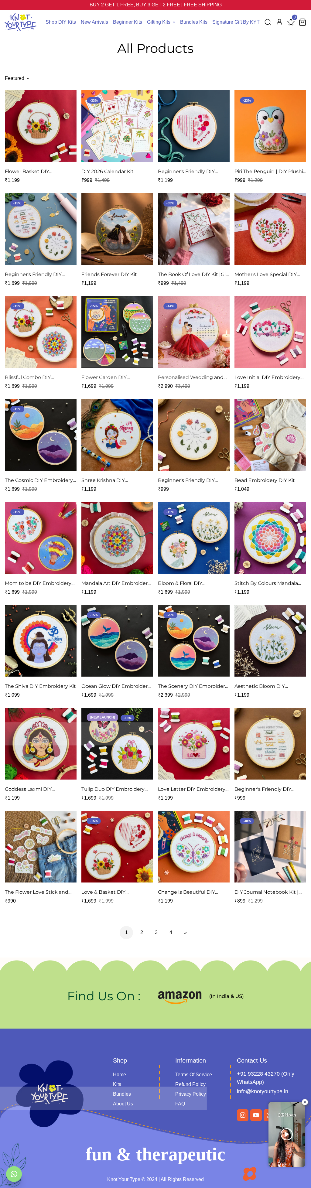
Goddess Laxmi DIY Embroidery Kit (28, 789)
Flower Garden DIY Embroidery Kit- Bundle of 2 (115, 377)
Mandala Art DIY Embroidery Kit (115, 583)
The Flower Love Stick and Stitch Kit (36, 892)
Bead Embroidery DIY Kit (264, 480)
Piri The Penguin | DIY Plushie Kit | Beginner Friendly (270, 172)
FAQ (180, 1103)
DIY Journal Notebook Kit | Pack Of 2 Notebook (266, 892)
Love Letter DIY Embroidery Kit (191, 789)
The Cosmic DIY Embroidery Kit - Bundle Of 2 (39, 480)
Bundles (122, 1094)
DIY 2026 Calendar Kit (107, 171)
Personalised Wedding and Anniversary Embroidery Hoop (191, 377)
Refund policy (190, 1084)
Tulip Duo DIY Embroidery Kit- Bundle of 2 (113, 789)
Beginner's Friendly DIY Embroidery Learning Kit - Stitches (265, 789)
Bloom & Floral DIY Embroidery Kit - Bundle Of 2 (192, 583)
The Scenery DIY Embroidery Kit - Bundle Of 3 (193, 686)
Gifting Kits (158, 22)
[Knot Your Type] (20, 22)
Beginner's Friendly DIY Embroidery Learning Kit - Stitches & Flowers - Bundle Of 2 (38, 274)
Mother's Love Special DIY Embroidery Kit (265, 274)
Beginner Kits (127, 22)
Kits (117, 1084)
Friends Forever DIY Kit (109, 274)
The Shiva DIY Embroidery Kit (40, 686)
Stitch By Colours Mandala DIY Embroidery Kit (266, 583)
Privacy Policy (190, 1094)
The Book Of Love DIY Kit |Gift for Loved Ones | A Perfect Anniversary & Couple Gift (193, 274)
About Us (123, 1103)
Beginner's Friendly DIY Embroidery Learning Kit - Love (189, 172)
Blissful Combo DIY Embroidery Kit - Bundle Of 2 (39, 377)
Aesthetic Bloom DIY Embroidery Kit (259, 686)
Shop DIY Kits (61, 22)
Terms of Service (193, 1074)
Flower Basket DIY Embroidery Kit (27, 172)
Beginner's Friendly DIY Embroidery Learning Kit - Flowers (189, 480)
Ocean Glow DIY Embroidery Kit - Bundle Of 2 (115, 686)
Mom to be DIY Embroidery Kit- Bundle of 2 (38, 583)
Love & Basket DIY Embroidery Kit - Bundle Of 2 (116, 892)
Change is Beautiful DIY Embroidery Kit (186, 892)
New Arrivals (94, 22)
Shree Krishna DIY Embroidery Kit (103, 480)
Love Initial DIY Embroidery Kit (267, 377)
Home (119, 1074)
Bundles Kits (193, 22)
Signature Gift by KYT (236, 22)
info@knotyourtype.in (262, 1091)
